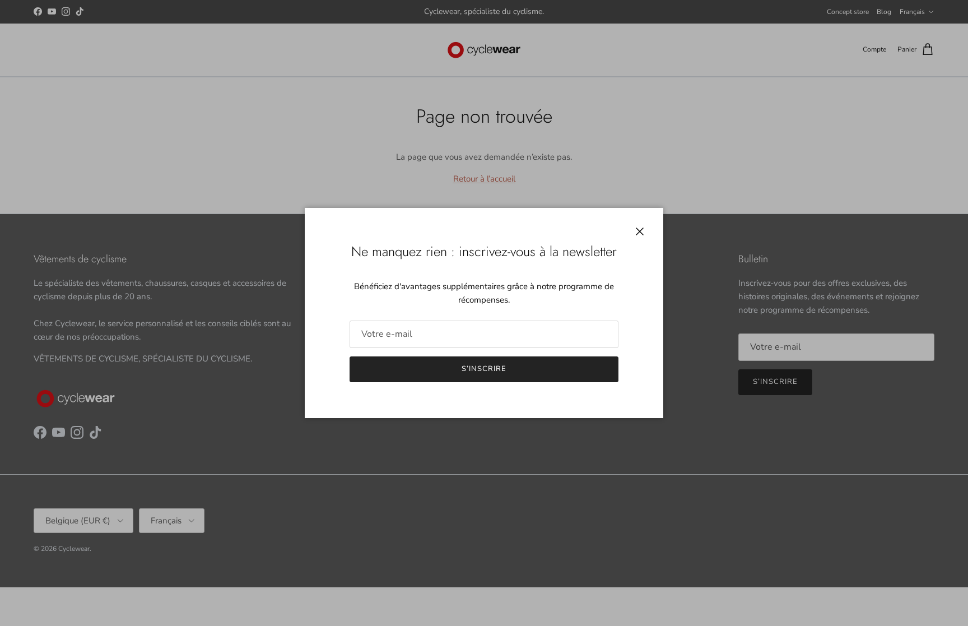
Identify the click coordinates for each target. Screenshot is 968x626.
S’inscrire (484, 369)
